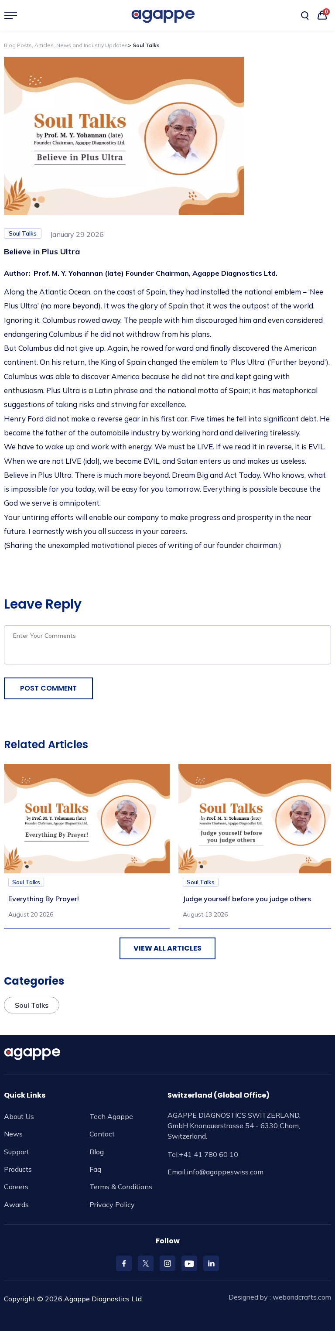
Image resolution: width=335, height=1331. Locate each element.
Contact (102, 1133)
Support (16, 1151)
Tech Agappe (111, 1116)
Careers (16, 1186)
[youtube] (189, 1263)
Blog (96, 1151)
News (13, 1133)
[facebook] (124, 1263)
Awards (16, 1204)
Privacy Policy (112, 1204)
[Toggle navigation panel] (14, 15)
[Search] (305, 15)
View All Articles (167, 948)
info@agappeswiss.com (225, 1171)
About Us (19, 1116)
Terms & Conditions (120, 1186)
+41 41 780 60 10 (208, 1154)
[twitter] (146, 1263)
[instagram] (167, 1263)
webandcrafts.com (302, 1297)
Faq (95, 1169)
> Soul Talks (144, 45)
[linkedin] (211, 1263)
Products (18, 1169)
